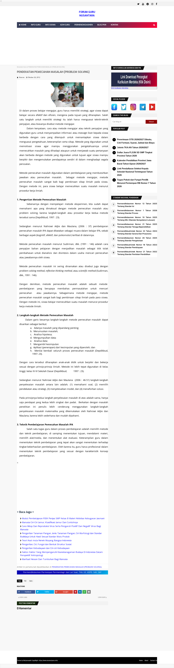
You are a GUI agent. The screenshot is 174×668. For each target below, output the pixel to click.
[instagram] (152, 4)
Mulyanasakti (27, 660)
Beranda (19, 67)
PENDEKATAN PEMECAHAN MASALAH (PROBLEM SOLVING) (77, 567)
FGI (25, 581)
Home (141, 660)
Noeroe (21, 77)
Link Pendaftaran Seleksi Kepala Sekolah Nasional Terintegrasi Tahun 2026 (135, 172)
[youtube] (143, 4)
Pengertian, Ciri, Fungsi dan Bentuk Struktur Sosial (47, 544)
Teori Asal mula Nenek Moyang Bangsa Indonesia (46, 540)
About (146, 660)
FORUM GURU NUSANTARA (87, 13)
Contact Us (153, 660)
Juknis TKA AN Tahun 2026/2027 (133, 147)
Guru (25, 67)
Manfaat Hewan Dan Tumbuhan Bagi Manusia (45, 559)
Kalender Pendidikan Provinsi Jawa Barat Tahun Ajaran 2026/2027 (134, 162)
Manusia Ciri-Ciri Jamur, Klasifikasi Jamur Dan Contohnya (50, 522)
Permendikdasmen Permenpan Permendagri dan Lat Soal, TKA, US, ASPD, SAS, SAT (62, 572)
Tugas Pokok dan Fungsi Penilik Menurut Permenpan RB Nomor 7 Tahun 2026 (136, 183)
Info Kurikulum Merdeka (119, 88)
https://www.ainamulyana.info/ (48, 660)
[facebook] (156, 4)
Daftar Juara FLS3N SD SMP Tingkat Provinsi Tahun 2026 (134, 154)
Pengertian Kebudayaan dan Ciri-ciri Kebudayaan (46, 548)
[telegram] (147, 4)
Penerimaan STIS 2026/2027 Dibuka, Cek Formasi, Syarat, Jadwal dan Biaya (136, 141)
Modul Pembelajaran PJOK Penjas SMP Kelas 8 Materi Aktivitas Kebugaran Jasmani (63, 518)
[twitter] (138, 4)
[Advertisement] (87, 47)
